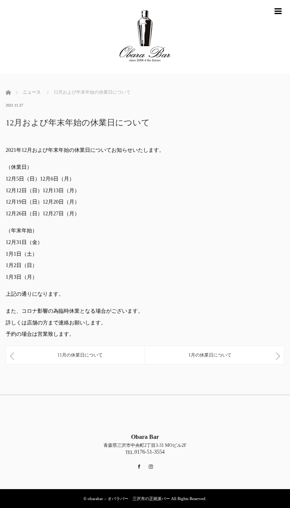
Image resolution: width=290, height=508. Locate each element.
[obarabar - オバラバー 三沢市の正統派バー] (145, 37)
